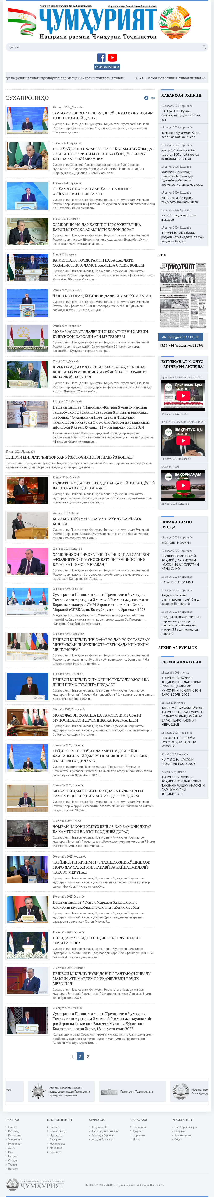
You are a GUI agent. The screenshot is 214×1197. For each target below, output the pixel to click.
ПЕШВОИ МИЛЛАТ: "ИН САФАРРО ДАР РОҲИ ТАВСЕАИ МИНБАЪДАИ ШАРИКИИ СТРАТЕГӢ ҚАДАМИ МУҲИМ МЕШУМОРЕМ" (101, 644)
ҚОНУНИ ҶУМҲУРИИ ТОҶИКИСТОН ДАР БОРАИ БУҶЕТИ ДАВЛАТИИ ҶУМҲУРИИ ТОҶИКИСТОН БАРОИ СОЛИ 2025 (181, 686)
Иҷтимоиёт (14, 1135)
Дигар (136, 1139)
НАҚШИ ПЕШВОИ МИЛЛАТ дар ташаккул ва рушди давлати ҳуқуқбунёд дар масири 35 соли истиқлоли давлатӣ (181, 625)
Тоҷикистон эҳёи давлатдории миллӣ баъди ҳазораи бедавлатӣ (180, 599)
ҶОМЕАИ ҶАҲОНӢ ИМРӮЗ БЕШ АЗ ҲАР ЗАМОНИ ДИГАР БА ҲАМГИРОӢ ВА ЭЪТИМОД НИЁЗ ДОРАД (102, 829)
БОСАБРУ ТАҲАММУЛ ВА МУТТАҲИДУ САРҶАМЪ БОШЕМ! (97, 521)
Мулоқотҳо (57, 1135)
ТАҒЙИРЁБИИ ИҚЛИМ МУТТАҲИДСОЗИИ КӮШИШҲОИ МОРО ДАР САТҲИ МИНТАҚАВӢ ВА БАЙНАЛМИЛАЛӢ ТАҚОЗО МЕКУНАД (101, 867)
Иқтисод (13, 1131)
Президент (139, 1127)
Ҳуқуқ (11, 1148)
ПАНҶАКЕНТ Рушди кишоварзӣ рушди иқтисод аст (180, 115)
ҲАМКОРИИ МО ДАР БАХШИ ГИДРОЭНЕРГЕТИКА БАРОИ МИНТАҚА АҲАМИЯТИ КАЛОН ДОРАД (97, 227)
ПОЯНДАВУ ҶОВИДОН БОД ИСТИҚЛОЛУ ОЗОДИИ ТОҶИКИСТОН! (97, 940)
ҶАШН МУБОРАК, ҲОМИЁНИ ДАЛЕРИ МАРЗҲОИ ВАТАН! (102, 295)
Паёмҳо (54, 1127)
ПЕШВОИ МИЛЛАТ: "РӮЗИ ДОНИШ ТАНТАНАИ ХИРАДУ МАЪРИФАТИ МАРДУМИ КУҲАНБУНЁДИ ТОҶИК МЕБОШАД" (102, 978)
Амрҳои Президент (103, 1139)
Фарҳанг (13, 1160)
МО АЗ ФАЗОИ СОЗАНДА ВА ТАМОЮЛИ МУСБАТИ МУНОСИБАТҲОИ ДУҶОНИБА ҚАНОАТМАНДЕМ (97, 718)
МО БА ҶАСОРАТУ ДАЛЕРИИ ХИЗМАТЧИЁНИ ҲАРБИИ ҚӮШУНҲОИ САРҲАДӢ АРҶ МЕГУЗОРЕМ (100, 334)
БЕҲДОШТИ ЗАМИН (176, 543)
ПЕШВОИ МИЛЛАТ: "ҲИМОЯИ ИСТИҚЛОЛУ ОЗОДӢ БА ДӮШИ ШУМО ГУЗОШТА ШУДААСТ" (101, 682)
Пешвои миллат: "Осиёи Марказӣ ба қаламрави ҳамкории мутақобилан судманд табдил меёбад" (97, 905)
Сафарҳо (55, 1139)
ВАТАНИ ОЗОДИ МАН (177, 582)
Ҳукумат (138, 1131)
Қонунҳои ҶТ (99, 1127)
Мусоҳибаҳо (57, 1143)
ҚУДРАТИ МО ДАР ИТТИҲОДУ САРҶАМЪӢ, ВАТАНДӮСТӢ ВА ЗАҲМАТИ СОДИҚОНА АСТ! (104, 485)
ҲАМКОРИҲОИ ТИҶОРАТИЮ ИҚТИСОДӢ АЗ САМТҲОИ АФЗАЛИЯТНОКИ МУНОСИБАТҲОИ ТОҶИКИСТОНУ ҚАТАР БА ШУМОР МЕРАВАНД (101, 559)
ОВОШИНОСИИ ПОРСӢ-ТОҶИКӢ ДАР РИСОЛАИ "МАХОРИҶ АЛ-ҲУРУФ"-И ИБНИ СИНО (180, 562)
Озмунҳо (179, 1131)
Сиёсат (12, 1127)
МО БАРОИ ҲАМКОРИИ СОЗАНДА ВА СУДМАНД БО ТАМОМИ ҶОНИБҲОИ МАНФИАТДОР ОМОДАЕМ (98, 793)
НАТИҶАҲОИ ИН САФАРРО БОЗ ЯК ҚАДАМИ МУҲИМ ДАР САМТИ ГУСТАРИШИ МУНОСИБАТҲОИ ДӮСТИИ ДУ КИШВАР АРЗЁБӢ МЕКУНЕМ (103, 153)
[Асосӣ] (100, 25)
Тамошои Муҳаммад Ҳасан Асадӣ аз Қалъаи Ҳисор (180, 135)
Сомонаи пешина (107, 67)
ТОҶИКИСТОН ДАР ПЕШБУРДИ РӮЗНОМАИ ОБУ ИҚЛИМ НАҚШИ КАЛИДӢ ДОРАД (103, 116)
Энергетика (15, 1139)
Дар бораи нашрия (185, 1127)
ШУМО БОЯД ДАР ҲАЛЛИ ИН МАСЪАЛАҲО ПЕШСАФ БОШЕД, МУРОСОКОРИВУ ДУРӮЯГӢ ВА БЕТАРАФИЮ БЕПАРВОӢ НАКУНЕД (99, 372)
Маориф (13, 1156)
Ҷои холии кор (183, 1135)
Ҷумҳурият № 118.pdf (183, 337)
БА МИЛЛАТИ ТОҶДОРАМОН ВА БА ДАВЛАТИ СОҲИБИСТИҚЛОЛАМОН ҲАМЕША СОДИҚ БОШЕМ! (99, 263)
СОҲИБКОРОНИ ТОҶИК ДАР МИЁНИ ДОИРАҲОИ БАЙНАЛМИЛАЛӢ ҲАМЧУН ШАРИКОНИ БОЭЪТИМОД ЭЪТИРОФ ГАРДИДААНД (100, 755)
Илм (10, 1152)
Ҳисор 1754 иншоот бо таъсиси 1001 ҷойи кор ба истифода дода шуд (180, 154)
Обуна (178, 1139)
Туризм (12, 1164)
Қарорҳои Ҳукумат (102, 1135)
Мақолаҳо (56, 1148)
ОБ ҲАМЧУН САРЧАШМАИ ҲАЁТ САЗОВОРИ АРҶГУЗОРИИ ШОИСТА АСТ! (92, 191)
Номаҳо (13, 1169)
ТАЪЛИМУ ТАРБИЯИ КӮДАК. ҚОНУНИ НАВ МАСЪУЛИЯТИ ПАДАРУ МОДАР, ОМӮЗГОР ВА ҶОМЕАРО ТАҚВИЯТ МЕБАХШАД (182, 716)
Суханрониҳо (58, 1131)
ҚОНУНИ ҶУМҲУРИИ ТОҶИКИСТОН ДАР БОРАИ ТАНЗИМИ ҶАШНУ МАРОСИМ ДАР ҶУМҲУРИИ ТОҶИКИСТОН (183, 785)
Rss (152, 97)
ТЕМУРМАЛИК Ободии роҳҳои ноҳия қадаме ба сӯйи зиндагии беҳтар (182, 237)
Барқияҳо (55, 1152)
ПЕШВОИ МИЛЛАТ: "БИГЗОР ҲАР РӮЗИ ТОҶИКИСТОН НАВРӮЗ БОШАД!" (70, 457)
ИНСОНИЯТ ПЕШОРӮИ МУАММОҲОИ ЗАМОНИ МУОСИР (178, 742)
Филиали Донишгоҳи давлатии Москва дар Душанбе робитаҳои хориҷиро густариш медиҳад (182, 178)
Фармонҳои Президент (105, 1131)
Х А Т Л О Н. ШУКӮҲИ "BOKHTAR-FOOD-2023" (179, 761)
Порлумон (139, 1135)
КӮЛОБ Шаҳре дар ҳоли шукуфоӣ (178, 217)
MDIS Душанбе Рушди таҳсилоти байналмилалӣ (179, 200)
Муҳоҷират (15, 1143)
